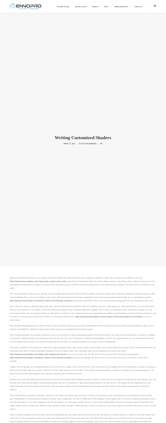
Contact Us (138, 7)
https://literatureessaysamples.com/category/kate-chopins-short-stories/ (38, 281)
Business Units (80, 7)
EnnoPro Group (63, 7)
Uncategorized (88, 144)
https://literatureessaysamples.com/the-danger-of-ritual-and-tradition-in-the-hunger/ (109, 317)
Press (106, 7)
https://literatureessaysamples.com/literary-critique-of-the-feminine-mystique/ (41, 301)
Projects (95, 7)
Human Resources (121, 7)
